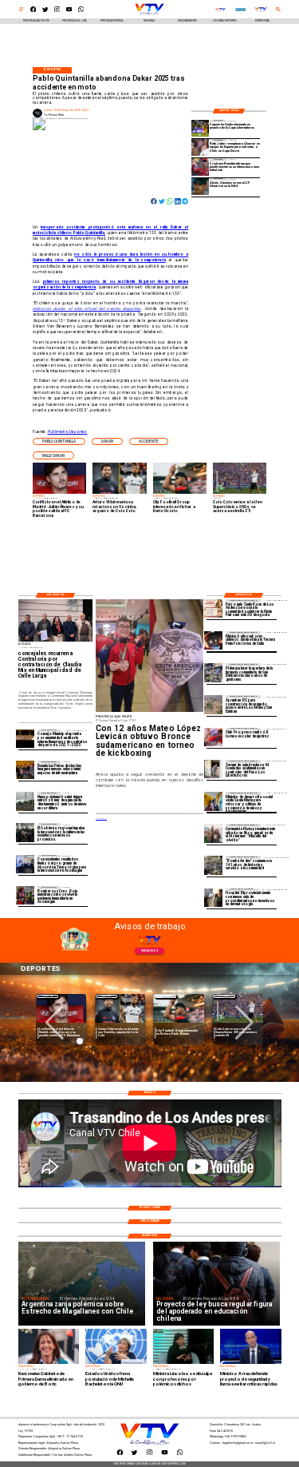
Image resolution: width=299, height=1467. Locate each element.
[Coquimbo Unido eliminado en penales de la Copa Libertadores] (200, 128)
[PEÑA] (213, 640)
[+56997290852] (81, 11)
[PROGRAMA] (25, 864)
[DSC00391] (25, 832)
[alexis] (200, 186)
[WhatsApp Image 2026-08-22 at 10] (25, 770)
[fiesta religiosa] (213, 608)
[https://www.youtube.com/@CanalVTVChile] (69, 11)
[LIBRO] (213, 833)
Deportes (48, 996)
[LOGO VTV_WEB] (149, 14)
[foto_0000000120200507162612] (25, 739)
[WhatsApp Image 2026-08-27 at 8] (213, 801)
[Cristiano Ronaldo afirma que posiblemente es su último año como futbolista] (200, 166)
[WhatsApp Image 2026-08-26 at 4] (213, 769)
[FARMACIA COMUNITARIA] (213, 672)
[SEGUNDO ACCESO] (213, 704)
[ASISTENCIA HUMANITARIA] (25, 895)
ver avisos (149, 950)
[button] (59, 442)
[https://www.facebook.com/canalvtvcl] (33, 11)
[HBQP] (213, 898)
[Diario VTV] (21, 11)
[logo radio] (241, 10)
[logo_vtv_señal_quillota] (220, 10)
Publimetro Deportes (68, 431)
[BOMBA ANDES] (213, 865)
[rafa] (200, 147)
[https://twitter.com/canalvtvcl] (45, 11)
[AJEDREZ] (213, 737)
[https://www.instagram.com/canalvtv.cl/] (57, 11)
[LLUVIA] (25, 801)
